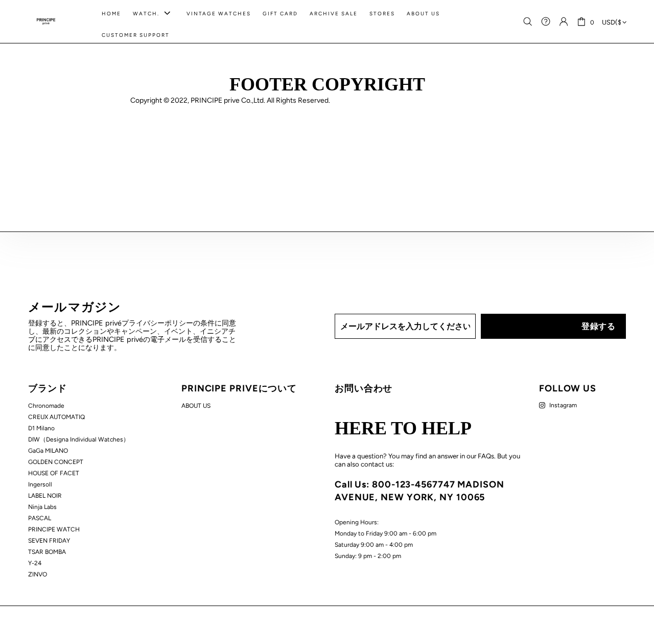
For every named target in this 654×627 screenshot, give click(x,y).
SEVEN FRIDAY (49, 540)
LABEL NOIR (45, 495)
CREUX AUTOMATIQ (56, 417)
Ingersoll (40, 484)
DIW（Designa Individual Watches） (78, 439)
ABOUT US (196, 405)
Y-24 (34, 563)
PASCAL (39, 518)
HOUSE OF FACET (53, 473)
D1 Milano (41, 428)
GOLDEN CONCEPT (55, 462)
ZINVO (37, 574)
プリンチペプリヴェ (46, 21)
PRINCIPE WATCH (54, 529)
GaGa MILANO (48, 450)
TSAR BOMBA (47, 551)
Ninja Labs (42, 506)
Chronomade (46, 405)
